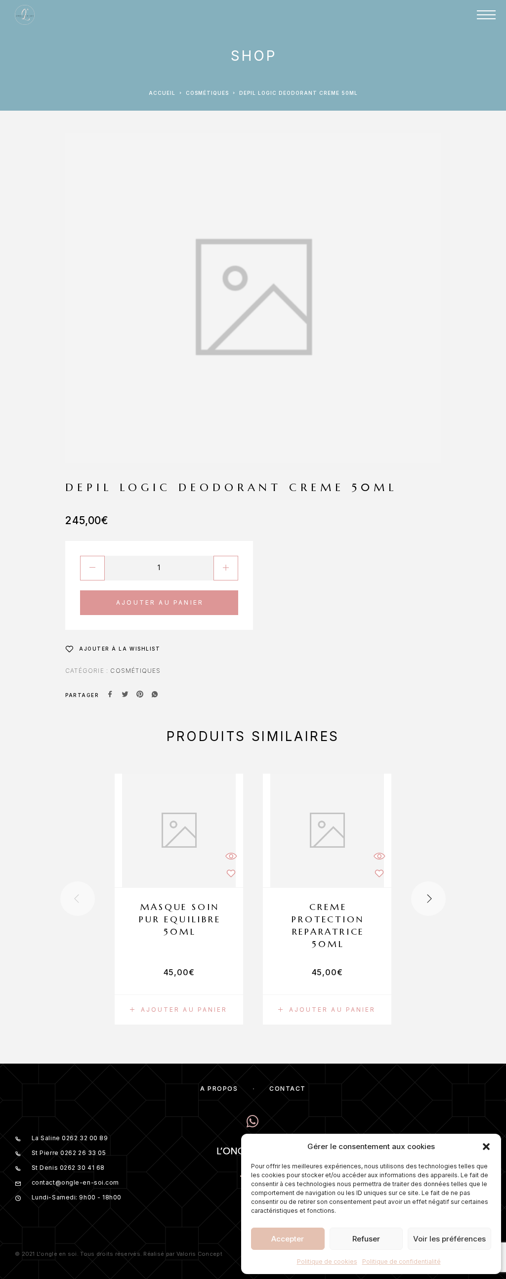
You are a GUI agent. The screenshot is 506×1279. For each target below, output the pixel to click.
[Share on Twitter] (125, 695)
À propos (219, 1088)
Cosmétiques (207, 93)
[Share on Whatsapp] (154, 695)
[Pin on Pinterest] (139, 695)
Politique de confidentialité (401, 1261)
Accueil (162, 93)
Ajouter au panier (160, 602)
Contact (287, 1088)
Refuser (366, 1238)
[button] (486, 1147)
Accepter (287, 1238)
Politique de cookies (327, 1261)
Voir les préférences (449, 1238)
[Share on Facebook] (110, 695)
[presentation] (77, 898)
